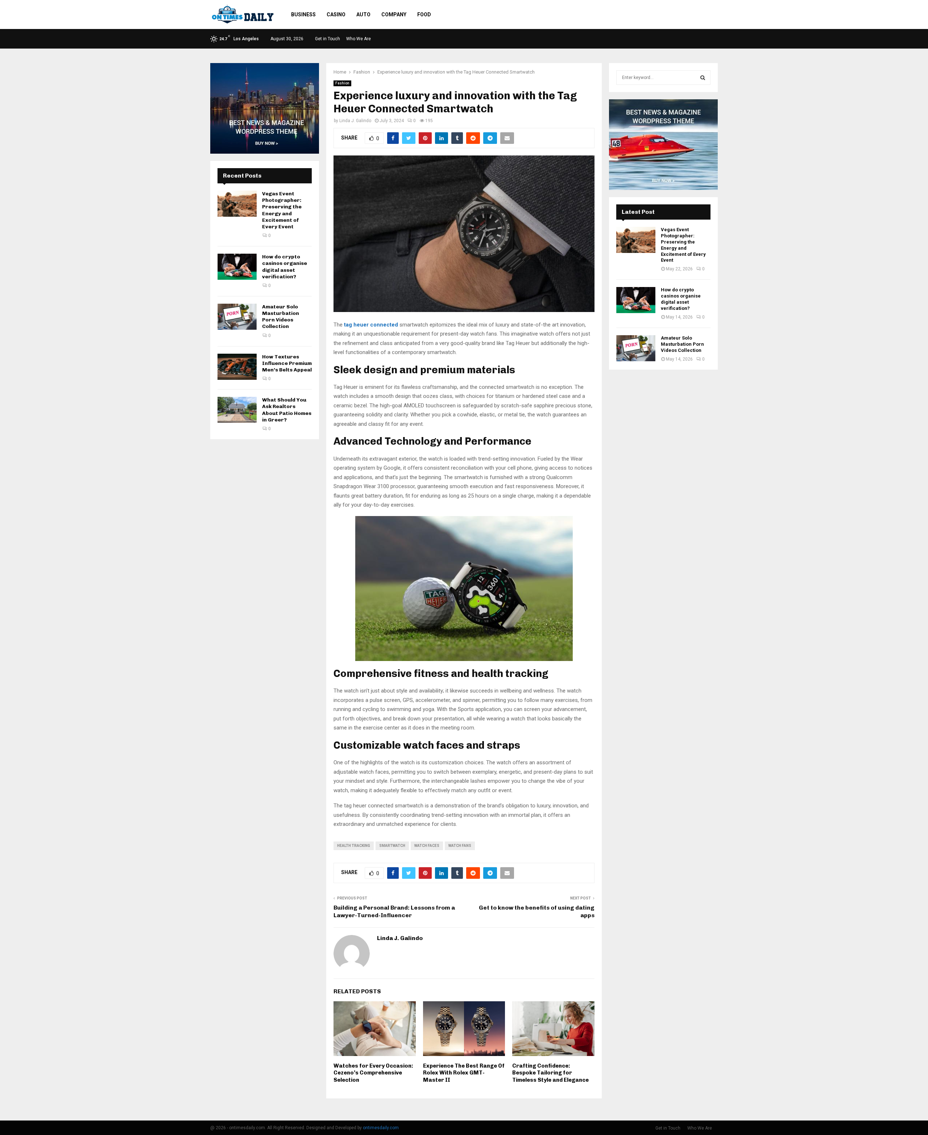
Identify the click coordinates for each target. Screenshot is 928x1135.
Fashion (342, 83)
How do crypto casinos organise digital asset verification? (284, 267)
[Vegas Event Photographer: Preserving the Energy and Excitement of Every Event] (237, 204)
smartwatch (392, 846)
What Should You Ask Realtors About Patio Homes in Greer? (286, 410)
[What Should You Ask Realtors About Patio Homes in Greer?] (237, 410)
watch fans (459, 846)
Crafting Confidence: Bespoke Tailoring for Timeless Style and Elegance (550, 1073)
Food (424, 14)
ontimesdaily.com (381, 1127)
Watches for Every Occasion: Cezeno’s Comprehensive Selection (373, 1073)
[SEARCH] (702, 77)
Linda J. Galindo (355, 120)
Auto (363, 14)
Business (303, 14)
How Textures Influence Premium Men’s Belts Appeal (287, 363)
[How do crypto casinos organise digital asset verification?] (237, 267)
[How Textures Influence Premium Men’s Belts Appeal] (237, 367)
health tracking (353, 846)
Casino (336, 14)
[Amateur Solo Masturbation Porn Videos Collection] (237, 317)
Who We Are (358, 38)
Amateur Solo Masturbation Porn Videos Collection (280, 317)
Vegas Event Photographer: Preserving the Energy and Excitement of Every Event (282, 210)
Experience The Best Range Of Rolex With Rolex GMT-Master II (464, 1073)
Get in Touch (327, 38)
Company (393, 14)
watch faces (426, 846)
